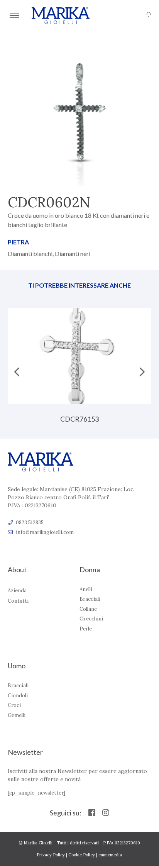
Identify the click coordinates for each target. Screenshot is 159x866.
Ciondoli (18, 695)
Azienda (17, 591)
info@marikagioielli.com (45, 532)
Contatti (18, 601)
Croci (14, 705)
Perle (86, 628)
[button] (142, 367)
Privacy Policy (51, 855)
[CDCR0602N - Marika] (61, 16)
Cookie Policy (81, 855)
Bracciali (90, 599)
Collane (88, 609)
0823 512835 (30, 522)
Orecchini (91, 618)
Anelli (86, 589)
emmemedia (110, 855)
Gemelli (16, 715)
